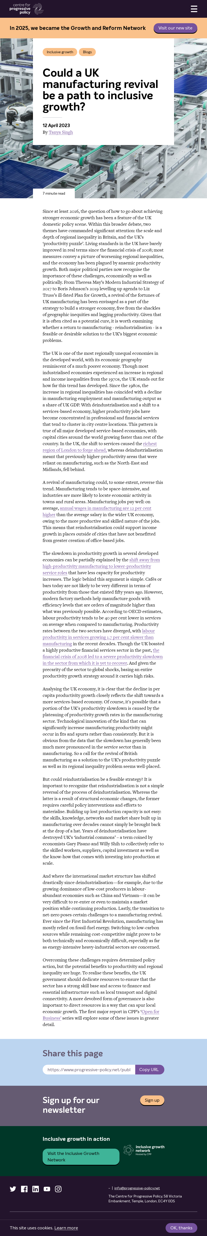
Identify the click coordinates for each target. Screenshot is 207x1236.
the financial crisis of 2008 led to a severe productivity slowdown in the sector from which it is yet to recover (103, 656)
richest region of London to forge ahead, (100, 446)
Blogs (87, 52)
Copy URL (149, 1069)
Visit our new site (175, 28)
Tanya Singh (61, 132)
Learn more (66, 1228)
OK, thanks (181, 1228)
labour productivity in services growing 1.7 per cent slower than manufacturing (99, 637)
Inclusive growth (60, 52)
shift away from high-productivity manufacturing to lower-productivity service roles (101, 566)
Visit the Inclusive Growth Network (73, 1156)
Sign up (152, 1100)
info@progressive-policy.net (137, 1188)
